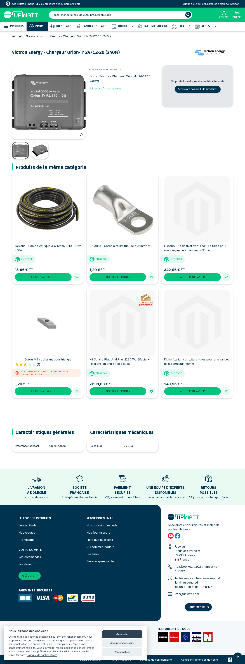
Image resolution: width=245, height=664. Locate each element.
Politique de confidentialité (156, 659)
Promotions (26, 540)
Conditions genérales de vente (199, 659)
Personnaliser (122, 652)
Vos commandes (29, 557)
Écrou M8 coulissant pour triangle (48, 359)
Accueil (17, 36)
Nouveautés (26, 532)
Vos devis (24, 564)
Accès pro (28, 576)
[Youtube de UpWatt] (171, 536)
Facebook (229, 660)
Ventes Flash (27, 525)
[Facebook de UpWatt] (177, 536)
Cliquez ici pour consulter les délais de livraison (211, 3)
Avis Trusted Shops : (27, 3)
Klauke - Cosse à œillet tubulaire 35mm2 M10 (123, 246)
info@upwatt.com (187, 594)
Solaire (31, 36)
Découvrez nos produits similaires (198, 89)
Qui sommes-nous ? (100, 547)
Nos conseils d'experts (101, 525)
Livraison (92, 554)
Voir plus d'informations (105, 88)
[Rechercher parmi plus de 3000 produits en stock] (188, 15)
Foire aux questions (99, 540)
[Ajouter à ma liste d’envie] (77, 277)
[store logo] (21, 15)
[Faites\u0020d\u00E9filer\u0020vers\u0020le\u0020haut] (238, 657)
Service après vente (100, 561)
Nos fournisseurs (98, 532)
